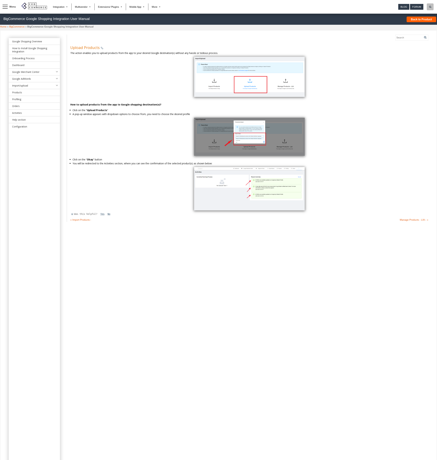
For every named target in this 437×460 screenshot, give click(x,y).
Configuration (19, 126)
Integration (59, 6)
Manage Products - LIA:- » (414, 219)
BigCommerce (17, 26)
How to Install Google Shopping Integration (29, 50)
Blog (403, 6)
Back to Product (421, 19)
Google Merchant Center (25, 72)
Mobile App (135, 6)
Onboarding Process (23, 58)
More (154, 6)
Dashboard (18, 65)
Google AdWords (21, 78)
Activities (17, 112)
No (109, 214)
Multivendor (81, 6)
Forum (416, 6)
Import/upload (20, 85)
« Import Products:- (80, 219)
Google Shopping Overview (27, 41)
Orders (16, 106)
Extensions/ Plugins (108, 6)
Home (3, 26)
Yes (102, 214)
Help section (19, 119)
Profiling (16, 99)
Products (17, 92)
